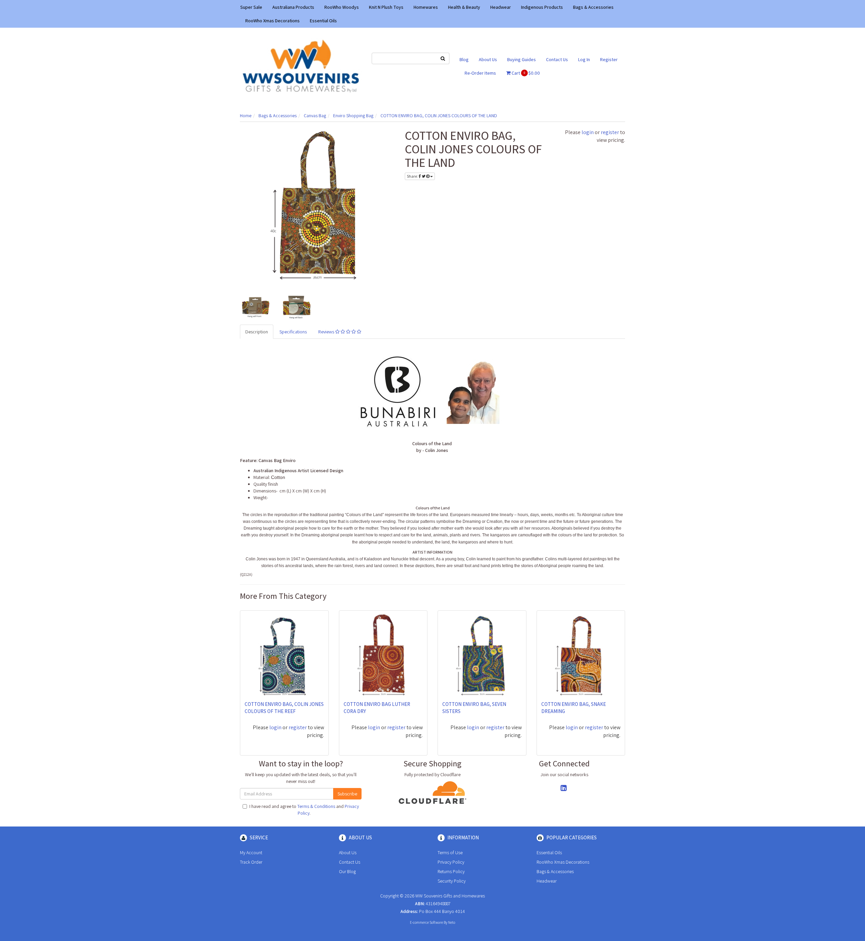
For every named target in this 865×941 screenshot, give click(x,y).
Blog (464, 59)
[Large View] (255, 305)
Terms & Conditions (316, 806)
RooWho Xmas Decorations (272, 21)
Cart (525, 73)
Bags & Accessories (593, 7)
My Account (251, 852)
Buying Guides (521, 59)
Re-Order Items (480, 73)
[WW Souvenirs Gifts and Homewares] (301, 65)
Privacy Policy (451, 862)
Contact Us (557, 59)
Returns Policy (451, 871)
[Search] (443, 58)
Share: (413, 176)
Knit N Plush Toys (386, 7)
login (588, 132)
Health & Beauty (464, 7)
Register (609, 59)
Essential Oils (323, 21)
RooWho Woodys (341, 7)
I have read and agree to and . (304, 809)
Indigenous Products (542, 7)
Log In (584, 59)
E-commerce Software (426, 922)
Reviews (326, 332)
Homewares (426, 7)
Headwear (500, 7)
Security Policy (452, 881)
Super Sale (251, 7)
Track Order (251, 862)
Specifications (293, 332)
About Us (488, 59)
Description (256, 332)
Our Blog (347, 871)
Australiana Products (293, 7)
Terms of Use (450, 852)
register (610, 132)
